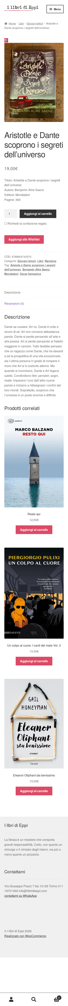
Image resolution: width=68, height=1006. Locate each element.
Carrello (52, 996)
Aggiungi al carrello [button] (34, 529)
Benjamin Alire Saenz (36, 269)
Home (12, 23)
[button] (6, 40)
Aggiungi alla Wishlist (23, 239)
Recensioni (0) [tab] (14, 303)
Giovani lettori (35, 23)
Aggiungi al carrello (38, 213)
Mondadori (11, 274)
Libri (21, 23)
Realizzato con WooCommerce (25, 936)
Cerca (34, 999)
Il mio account (11, 999)
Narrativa (50, 261)
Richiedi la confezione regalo (27, 223)
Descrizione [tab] (12, 292)
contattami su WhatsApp (20, 895)
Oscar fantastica (30, 274)
